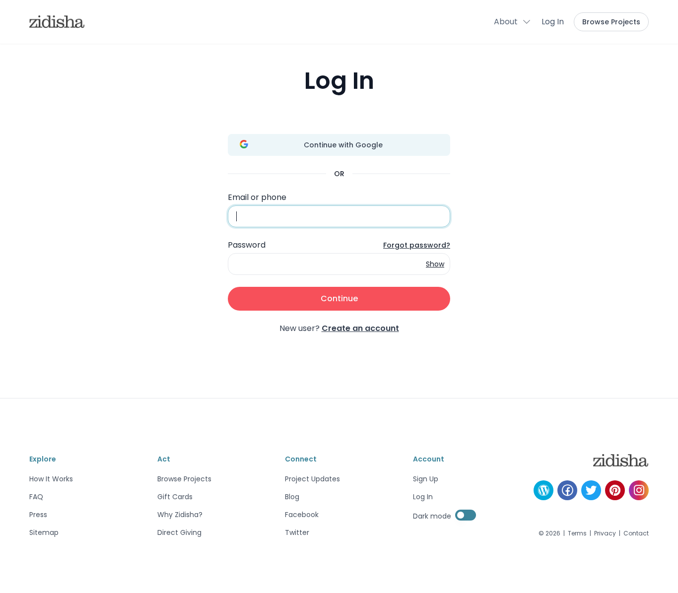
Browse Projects (611, 22)
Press (38, 515)
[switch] (465, 515)
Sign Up (425, 479)
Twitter (297, 532)
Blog (292, 497)
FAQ (36, 497)
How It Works (51, 479)
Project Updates (312, 479)
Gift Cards (175, 497)
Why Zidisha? (180, 515)
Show (435, 264)
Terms (577, 533)
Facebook (302, 515)
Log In (553, 21)
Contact (636, 533)
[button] (513, 22)
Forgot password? (416, 245)
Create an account (360, 328)
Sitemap (44, 532)
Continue (339, 298)
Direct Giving (179, 532)
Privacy (605, 533)
